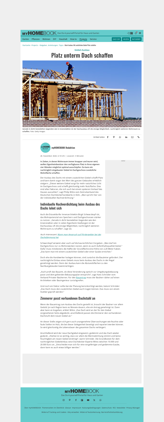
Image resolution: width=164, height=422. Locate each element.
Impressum (76, 408)
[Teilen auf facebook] (108, 137)
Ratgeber (136, 39)
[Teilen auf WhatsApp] (120, 137)
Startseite (26, 45)
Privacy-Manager (133, 408)
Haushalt (63, 39)
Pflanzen (36, 39)
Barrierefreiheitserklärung (111, 412)
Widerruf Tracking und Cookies (54, 412)
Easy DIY (116, 39)
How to (73, 39)
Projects (83, 39)
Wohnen (46, 39)
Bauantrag (81, 277)
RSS (114, 408)
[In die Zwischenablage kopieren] (138, 137)
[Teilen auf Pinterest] (114, 137)
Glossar (68, 408)
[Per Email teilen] (132, 137)
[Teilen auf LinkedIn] (126, 137)
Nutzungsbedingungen (91, 408)
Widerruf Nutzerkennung (90, 412)
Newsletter (121, 408)
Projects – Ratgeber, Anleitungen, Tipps (47, 45)
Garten (25, 39)
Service (93, 39)
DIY (54, 39)
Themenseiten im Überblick (53, 408)
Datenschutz (107, 408)
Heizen (126, 39)
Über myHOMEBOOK (32, 408)
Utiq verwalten (73, 412)
